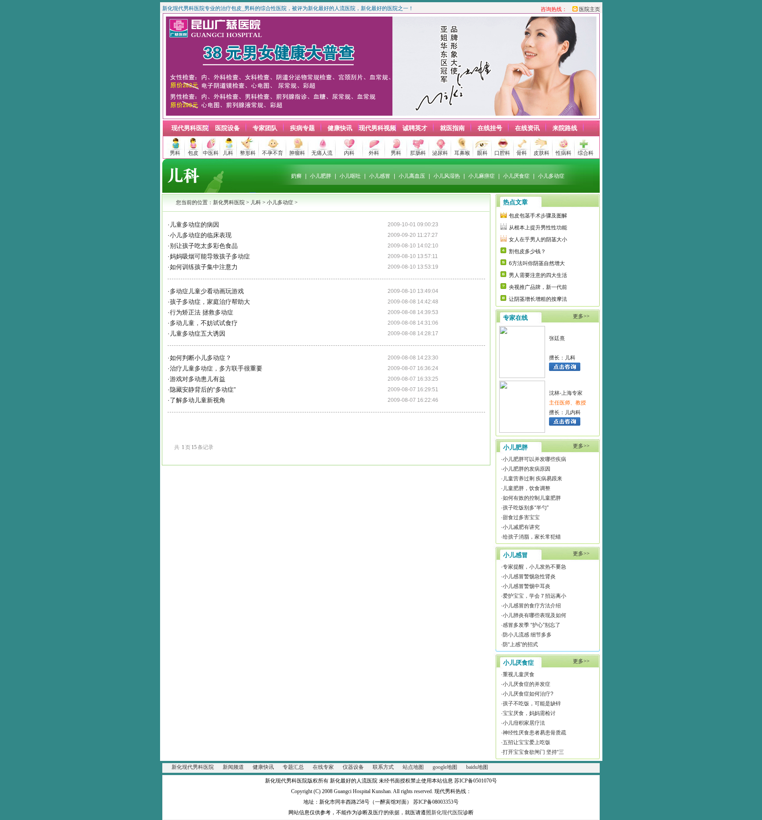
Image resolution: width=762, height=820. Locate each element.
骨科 (521, 153)
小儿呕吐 (350, 176)
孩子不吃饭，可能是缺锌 (532, 703)
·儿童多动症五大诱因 (196, 333)
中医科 (211, 153)
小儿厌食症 (516, 176)
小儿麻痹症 (481, 176)
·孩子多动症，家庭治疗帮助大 (209, 301)
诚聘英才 (415, 128)
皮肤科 (541, 153)
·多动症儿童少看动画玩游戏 (206, 291)
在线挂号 (490, 128)
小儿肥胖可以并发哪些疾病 (534, 459)
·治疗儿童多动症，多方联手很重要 (215, 368)
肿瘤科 (297, 153)
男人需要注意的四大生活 (538, 275)
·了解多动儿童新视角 (196, 400)
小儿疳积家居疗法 (524, 723)
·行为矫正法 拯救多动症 (200, 312)
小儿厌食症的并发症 (526, 684)
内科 (349, 153)
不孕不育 (272, 153)
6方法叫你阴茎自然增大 (537, 263)
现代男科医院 (190, 128)
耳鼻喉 (462, 153)
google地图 (445, 767)
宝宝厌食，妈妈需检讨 (529, 713)
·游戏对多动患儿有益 (196, 378)
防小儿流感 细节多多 (527, 635)
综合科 (586, 153)
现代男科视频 (377, 128)
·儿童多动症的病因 (193, 224)
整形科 (248, 153)
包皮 (193, 153)
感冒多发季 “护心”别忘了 (531, 625)
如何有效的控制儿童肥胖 (532, 498)
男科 (175, 153)
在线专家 (323, 767)
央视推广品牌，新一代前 (538, 287)
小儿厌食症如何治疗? (528, 694)
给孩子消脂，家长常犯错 (532, 537)
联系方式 (383, 767)
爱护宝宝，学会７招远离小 (534, 596)
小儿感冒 (379, 176)
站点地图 (413, 767)
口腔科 (502, 153)
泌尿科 (440, 153)
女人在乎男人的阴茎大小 (538, 239)
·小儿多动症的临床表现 (200, 235)
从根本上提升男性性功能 (538, 228)
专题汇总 (293, 767)
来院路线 (565, 128)
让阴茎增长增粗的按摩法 (538, 299)
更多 (578, 316)
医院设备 (227, 128)
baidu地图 (477, 767)
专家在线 (515, 317)
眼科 (482, 153)
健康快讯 (340, 128)
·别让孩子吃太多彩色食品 (203, 245)
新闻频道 (233, 767)
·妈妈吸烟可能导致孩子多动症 (209, 256)
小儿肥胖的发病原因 (526, 469)
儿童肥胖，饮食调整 (526, 488)
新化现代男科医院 (193, 767)
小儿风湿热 (446, 176)
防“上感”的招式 (520, 644)
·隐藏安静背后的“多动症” (202, 389)
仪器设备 (353, 767)
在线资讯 (527, 128)
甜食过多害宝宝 (521, 517)
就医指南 (452, 128)
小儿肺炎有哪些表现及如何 (534, 615)
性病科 (564, 153)
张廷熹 (557, 338)
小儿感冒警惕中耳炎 (526, 586)
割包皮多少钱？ (527, 251)
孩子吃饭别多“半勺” (526, 508)
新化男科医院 (229, 202)
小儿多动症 (551, 176)
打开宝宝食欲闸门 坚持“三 (533, 752)
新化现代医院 (447, 812)
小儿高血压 (412, 176)
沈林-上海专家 (566, 393)
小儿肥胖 (320, 176)
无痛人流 (321, 153)
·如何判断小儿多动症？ (200, 357)
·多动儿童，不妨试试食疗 (203, 322)
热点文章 (515, 202)
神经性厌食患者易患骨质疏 (534, 733)
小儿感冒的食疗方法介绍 (532, 606)
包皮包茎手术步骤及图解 (538, 216)
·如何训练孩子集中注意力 (203, 266)
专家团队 (265, 128)
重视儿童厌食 (518, 674)
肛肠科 (418, 153)
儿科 (228, 153)
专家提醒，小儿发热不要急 (534, 567)
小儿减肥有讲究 (521, 527)
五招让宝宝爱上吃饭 (526, 742)
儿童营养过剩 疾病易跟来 (532, 479)
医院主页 (589, 9)
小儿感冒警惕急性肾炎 (529, 576)
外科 (374, 153)
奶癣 (296, 176)
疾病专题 (302, 128)
